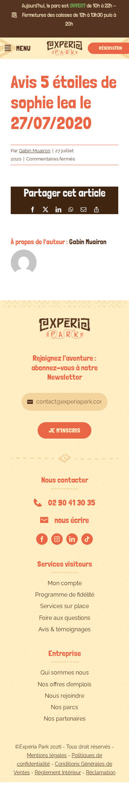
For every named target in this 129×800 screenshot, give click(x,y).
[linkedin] (72, 539)
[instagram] (57, 539)
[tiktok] (87, 539)
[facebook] (42, 539)
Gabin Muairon (35, 150)
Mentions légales (47, 755)
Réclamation (100, 772)
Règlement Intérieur (58, 772)
